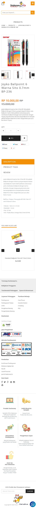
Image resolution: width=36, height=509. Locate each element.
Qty (2, 127)
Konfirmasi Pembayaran (8, 363)
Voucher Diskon (22, 303)
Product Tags (10, 167)
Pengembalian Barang (7, 311)
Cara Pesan (21, 300)
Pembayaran (5, 300)
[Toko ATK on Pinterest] (11, 382)
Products (18, 22)
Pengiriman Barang (7, 308)
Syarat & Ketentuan (26, 290)
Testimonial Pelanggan (9, 290)
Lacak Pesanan (5, 371)
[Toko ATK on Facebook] (2, 382)
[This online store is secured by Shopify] (6, 325)
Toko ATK (17, 505)
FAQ (19, 308)
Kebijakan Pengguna (8, 286)
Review (6, 172)
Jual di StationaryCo (7, 374)
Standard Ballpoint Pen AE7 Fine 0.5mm (18, 258)
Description (9, 161)
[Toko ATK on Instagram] (14, 382)
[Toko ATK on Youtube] (2, 384)
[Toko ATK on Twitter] (5, 382)
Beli (12, 138)
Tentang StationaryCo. (9, 281)
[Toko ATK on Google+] (8, 382)
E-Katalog (21, 306)
